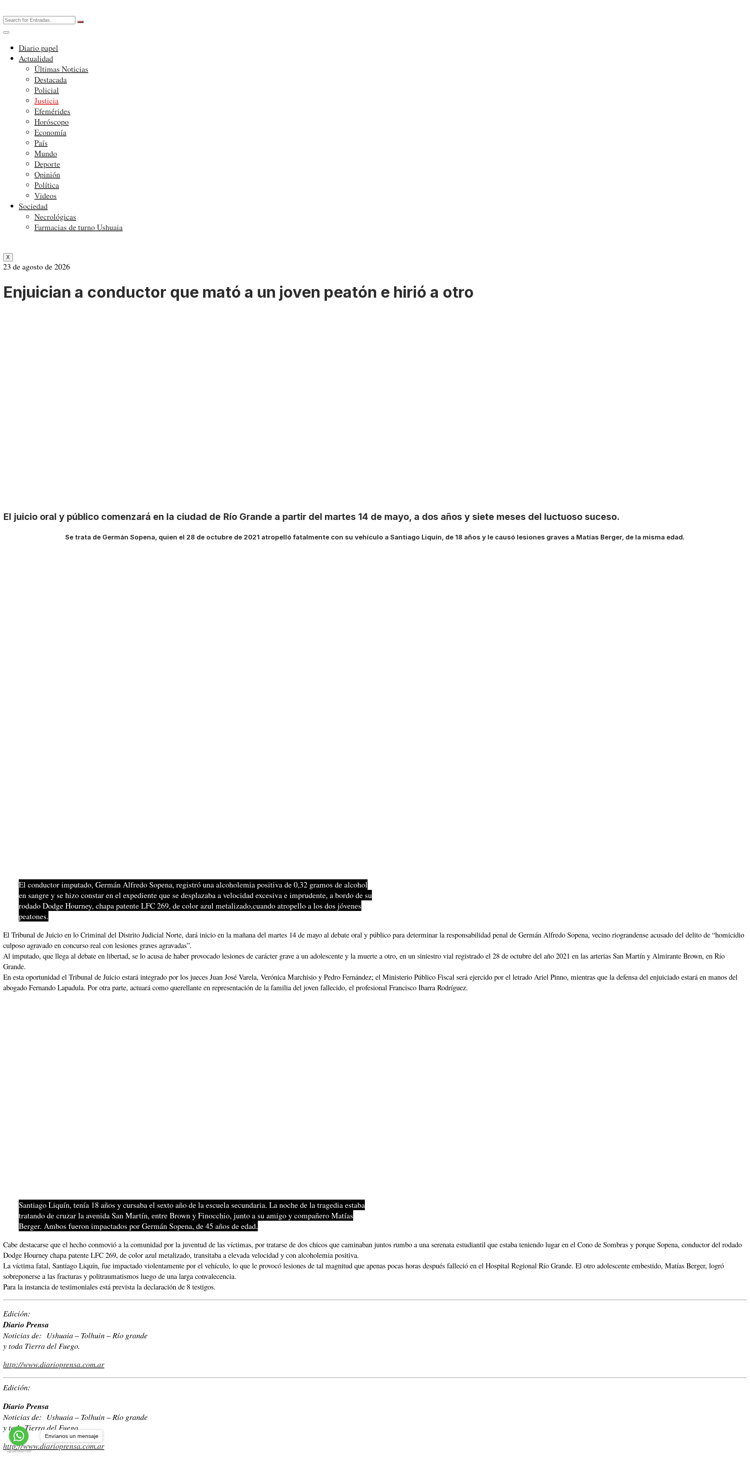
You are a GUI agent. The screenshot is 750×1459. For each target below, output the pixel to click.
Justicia (46, 100)
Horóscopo (51, 121)
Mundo (45, 153)
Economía (50, 132)
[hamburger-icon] (6, 32)
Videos (45, 195)
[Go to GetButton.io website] (18, 1451)
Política (46, 185)
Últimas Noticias (61, 69)
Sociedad (33, 206)
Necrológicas (55, 216)
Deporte (47, 164)
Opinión (47, 174)
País (41, 143)
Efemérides (52, 111)
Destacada (50, 79)
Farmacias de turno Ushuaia (78, 227)
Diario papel (38, 48)
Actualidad (36, 58)
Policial (46, 90)
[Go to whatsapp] (19, 1436)
